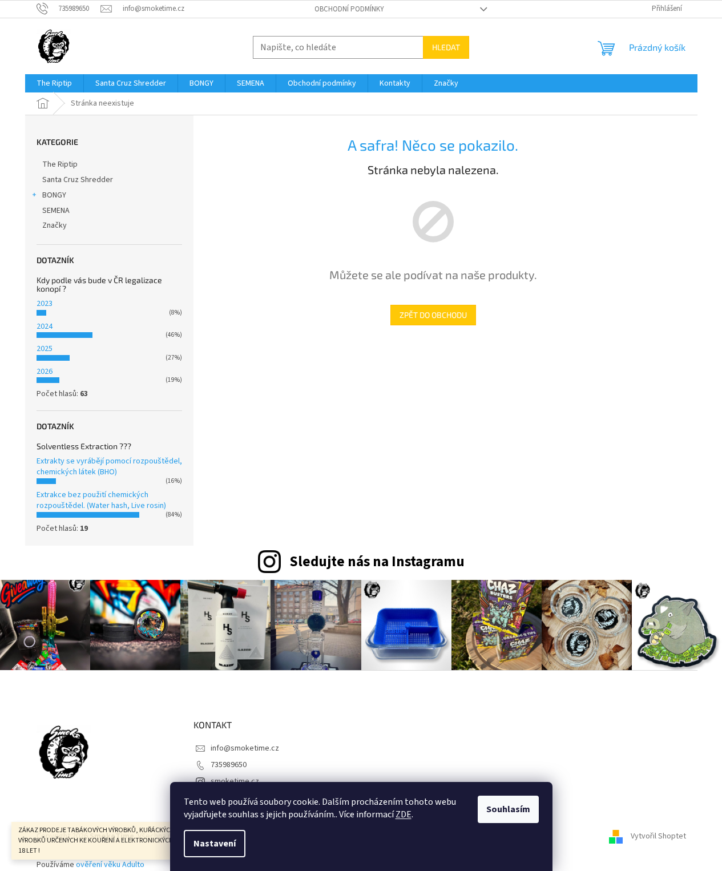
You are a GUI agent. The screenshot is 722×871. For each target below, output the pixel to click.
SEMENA (56, 210)
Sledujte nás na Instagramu (377, 561)
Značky (54, 225)
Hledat (446, 47)
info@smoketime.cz (245, 748)
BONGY (54, 195)
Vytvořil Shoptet (658, 836)
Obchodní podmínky (349, 9)
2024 (45, 326)
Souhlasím (508, 809)
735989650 (229, 765)
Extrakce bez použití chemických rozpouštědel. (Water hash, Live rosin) (101, 500)
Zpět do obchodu (433, 315)
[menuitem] (54, 83)
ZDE (404, 814)
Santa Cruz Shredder (77, 180)
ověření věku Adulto (110, 864)
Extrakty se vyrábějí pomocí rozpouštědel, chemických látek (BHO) (109, 466)
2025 (45, 348)
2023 (45, 303)
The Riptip (60, 164)
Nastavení (214, 843)
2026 (45, 371)
